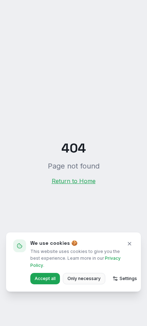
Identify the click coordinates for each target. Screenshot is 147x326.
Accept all (45, 278)
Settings (128, 278)
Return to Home (74, 181)
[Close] (129, 243)
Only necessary (84, 278)
